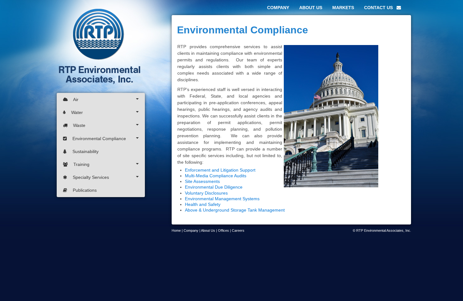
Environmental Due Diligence (214, 187)
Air (75, 99)
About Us (208, 230)
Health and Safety (202, 204)
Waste (79, 125)
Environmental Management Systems (222, 198)
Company (191, 230)
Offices (223, 230)
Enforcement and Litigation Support (220, 170)
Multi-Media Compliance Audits (215, 175)
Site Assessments (202, 181)
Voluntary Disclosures (206, 193)
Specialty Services (91, 177)
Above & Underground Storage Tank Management (235, 210)
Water (77, 112)
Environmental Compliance (99, 138)
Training (81, 164)
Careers (238, 230)
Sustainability (85, 151)
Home (176, 230)
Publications (84, 190)
